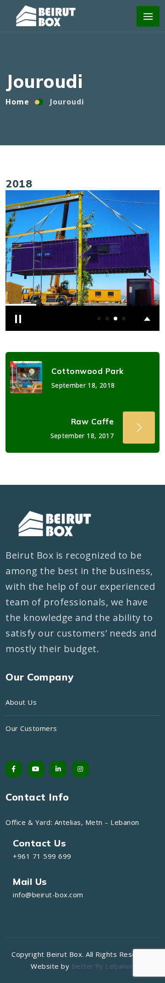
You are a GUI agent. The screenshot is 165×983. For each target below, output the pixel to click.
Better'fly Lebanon (103, 966)
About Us (21, 702)
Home (17, 102)
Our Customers (31, 728)
